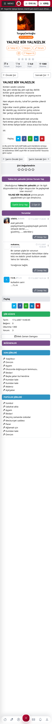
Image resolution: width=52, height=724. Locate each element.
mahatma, (15, 245)
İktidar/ (9, 372)
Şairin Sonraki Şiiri (38, 159)
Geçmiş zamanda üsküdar (18, 417)
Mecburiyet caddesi (15, 420)
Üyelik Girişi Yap (20, 204)
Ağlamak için (11, 427)
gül (28, 110)
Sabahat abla (11, 406)
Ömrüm (9, 362)
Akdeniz (9, 386)
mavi (27, 92)
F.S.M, (16, 278)
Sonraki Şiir (41, 75)
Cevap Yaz (41, 237)
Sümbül (9, 403)
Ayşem (8, 365)
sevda (14, 89)
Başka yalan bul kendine (17, 376)
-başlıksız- (10, 358)
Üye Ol (36, 204)
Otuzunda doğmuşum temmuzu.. (21, 369)
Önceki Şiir (10, 75)
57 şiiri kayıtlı (27, 37)
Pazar (8, 424)
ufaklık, (17, 219)
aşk (27, 89)
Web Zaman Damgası (27, 336)
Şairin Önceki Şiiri (14, 159)
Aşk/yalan (10, 390)
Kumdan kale (11, 379)
